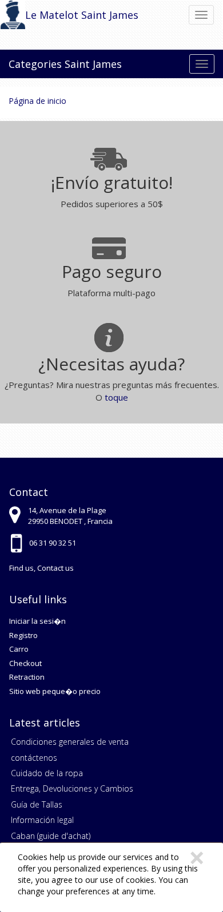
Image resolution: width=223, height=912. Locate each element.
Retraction (27, 677)
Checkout (25, 663)
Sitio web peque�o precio (55, 691)
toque (116, 397)
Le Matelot (51, 15)
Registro (23, 635)
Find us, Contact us (41, 568)
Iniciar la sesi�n (37, 621)
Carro (19, 649)
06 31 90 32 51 (52, 543)
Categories (35, 64)
